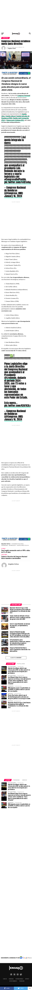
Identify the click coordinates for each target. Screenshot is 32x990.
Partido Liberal (11, 116)
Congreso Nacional (18, 543)
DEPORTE (27, 979)
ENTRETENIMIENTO (13, 981)
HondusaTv (12, 545)
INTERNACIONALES (19, 979)
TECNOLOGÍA (21, 981)
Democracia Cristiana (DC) (15, 120)
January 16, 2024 (13, 196)
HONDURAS (5, 545)
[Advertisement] (16, 16)
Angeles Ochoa (12, 48)
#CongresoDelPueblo (15, 179)
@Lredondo (10, 378)
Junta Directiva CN (23, 545)
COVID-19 (5, 979)
